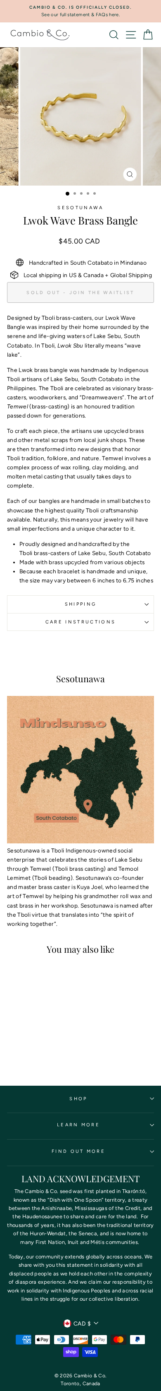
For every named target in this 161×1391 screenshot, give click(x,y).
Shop (78, 1098)
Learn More (78, 1125)
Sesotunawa (80, 207)
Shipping (81, 604)
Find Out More (78, 1151)
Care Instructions (80, 622)
